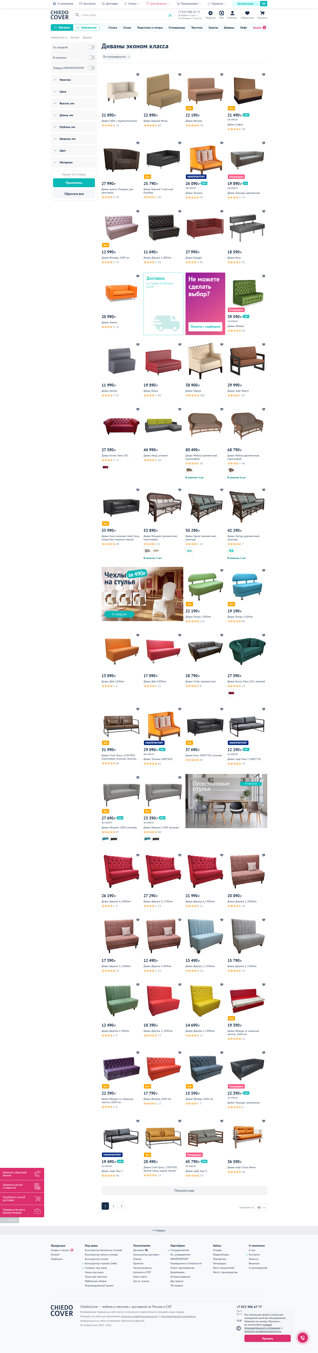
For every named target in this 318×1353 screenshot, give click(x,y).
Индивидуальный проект (99, 1285)
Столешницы (177, 27)
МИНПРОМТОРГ (179, 1259)
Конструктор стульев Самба (101, 1263)
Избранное (247, 17)
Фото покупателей (223, 1267)
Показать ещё (184, 1190)
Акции (257, 27)
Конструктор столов (96, 1259)
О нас (252, 1250)
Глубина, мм (67, 127)
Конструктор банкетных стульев (103, 1250)
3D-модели (176, 1285)
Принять (267, 1338)
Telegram (210, 17)
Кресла (213, 27)
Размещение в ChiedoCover (186, 1263)
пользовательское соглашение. (178, 1316)
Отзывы (217, 1250)
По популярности (114, 56)
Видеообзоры (221, 1254)
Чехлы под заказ (94, 1272)
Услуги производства (182, 1267)
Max (221, 17)
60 (259, 1207)
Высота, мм (67, 103)
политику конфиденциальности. (262, 1331)
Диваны (229, 27)
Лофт (243, 27)
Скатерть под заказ (96, 1267)
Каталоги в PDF (142, 1272)
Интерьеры (219, 1263)
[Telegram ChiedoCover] (238, 1328)
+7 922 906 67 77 (189, 12)
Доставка (112, 3)
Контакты (90, 3)
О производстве (258, 1267)
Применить (74, 183)
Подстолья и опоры (150, 27)
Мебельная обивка (96, 1281)
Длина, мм (66, 115)
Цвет (63, 150)
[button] (76, 15)
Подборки (57, 1259)
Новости (253, 1259)
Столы (127, 27)
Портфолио (219, 1259)
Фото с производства (225, 1272)
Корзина (262, 17)
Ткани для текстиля (96, 1276)
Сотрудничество (179, 1250)
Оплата (137, 1259)
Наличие (65, 80)
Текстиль (197, 27)
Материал (66, 162)
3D (263, 3)
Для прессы (176, 1281)
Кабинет (232, 17)
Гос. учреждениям (180, 1254)
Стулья (112, 27)
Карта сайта (140, 1276)
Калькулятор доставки (146, 1254)
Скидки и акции (60, 1250)
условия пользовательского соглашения (262, 1326)
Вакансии (254, 1263)
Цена (63, 91)
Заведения (88, 27)
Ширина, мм (68, 139)
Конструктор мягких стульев (101, 1254)
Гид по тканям (141, 1281)
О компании (65, 3)
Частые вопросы (142, 1267)
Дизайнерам (245, 3)
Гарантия (138, 1263)
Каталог (64, 27)
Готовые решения (180, 1276)
